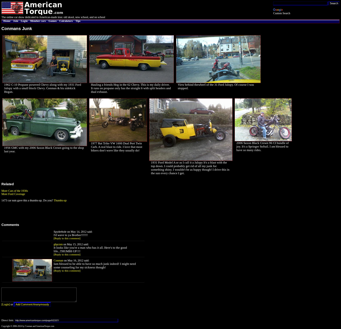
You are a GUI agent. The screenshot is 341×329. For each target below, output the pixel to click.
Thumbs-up (60, 200)
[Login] (5, 304)
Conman (58, 260)
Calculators (66, 21)
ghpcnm (58, 244)
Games (52, 21)
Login (24, 21)
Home (6, 21)
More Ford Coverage (13, 194)
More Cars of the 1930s (14, 190)
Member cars (38, 21)
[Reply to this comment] (67, 238)
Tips (77, 21)
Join (15, 21)
